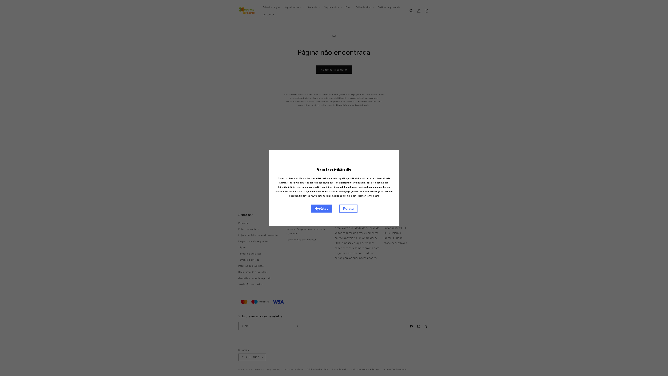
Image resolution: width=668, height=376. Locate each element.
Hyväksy (321, 208)
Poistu (348, 208)
